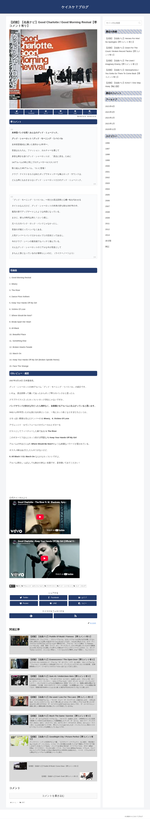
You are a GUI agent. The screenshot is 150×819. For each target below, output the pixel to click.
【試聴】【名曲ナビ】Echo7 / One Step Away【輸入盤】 (123, 84)
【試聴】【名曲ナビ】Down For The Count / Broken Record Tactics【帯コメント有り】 (122, 51)
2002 (107, 178)
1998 (107, 154)
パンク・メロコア (80, 586)
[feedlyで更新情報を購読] (31, 615)
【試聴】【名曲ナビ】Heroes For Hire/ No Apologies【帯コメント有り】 (122, 40)
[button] (139, 23)
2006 (107, 200)
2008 (107, 212)
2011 (107, 224)
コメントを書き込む (53, 795)
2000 (107, 166)
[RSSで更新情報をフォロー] (75, 615)
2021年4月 (110, 106)
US (19, 586)
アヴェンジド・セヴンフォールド (33, 586)
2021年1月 (110, 124)
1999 (107, 160)
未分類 (108, 241)
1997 (107, 149)
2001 (107, 172)
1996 (107, 143)
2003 (107, 183)
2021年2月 (110, 118)
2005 (107, 195)
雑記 (107, 247)
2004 (107, 189)
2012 (107, 229)
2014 (107, 235)
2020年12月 (110, 129)
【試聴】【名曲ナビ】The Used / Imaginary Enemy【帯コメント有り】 (121, 62)
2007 (13, 586)
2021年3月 (110, 112)
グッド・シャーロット (65, 586)
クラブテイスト (50, 586)
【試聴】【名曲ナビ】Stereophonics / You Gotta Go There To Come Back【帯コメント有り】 (122, 73)
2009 (107, 218)
